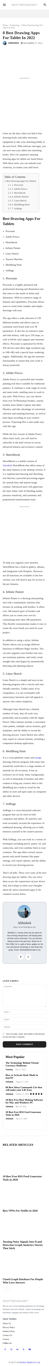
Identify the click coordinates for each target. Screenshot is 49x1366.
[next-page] (8, 1288)
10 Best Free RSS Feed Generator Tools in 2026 (23, 1113)
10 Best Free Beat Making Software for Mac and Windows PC (24, 1101)
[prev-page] (4, 1288)
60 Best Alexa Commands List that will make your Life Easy (24, 1088)
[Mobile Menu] (4, 4)
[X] (28, 957)
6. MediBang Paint (21, 204)
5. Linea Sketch (19, 200)
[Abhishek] (5, 43)
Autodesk (7, 465)
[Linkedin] (39, 970)
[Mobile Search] (45, 4)
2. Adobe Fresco (19, 189)
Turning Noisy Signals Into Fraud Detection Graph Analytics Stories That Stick (23, 1245)
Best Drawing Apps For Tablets (21, 181)
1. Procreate (17, 185)
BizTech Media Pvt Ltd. (29, 1362)
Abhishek (13, 43)
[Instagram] (11, 1349)
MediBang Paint (16, 751)
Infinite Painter (15, 592)
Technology (15, 25)
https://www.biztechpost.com (24, 927)
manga (38, 757)
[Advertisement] (24, 104)
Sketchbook (13, 454)
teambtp (9, 1070)
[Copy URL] (14, 970)
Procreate (11, 278)
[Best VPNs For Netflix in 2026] (24, 1196)
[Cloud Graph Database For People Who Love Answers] (24, 1264)
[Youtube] (29, 1349)
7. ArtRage (17, 208)
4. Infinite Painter (20, 196)
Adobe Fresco (14, 373)
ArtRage (11, 804)
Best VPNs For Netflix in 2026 (20, 1210)
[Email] (20, 970)
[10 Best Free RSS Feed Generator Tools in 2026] (24, 1161)
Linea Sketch (14, 673)
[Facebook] (21, 957)
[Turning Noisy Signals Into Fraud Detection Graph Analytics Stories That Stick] (24, 1227)
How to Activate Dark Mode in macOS (22, 1076)
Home (5, 25)
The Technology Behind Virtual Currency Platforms (22, 1064)
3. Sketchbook (19, 193)
